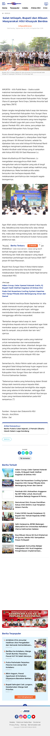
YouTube (35, 720)
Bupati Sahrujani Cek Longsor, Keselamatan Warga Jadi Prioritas (19, 687)
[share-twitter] (23, 453)
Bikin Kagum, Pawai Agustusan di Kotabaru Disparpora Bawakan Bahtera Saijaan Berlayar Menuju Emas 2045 (19, 676)
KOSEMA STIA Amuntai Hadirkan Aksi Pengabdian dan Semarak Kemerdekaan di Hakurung (18, 642)
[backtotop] (25, 706)
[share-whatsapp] (26, 453)
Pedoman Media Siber (24, 722)
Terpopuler (14, 8)
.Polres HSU (36, 8)
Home (4, 8)
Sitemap (24, 725)
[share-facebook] (19, 453)
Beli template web (34, 725)
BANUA (7, 439)
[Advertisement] (25, 585)
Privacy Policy (14, 725)
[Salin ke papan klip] (30, 453)
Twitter (30, 720)
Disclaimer (37, 722)
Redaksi (12, 722)
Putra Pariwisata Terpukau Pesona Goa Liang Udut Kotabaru (17, 664)
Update (33, 246)
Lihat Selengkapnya (24, 697)
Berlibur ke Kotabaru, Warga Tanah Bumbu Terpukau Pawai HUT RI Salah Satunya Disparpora (18, 653)
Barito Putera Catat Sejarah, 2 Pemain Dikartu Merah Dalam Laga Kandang (24, 429)
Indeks (25, 8)
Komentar (26, 458)
